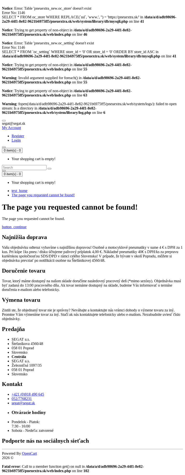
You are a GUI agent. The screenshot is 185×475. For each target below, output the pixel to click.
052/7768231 (22, 399)
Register (18, 136)
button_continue (14, 227)
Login (16, 140)
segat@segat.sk (23, 403)
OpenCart (29, 453)
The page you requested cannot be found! (43, 195)
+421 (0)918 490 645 (28, 394)
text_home (19, 191)
